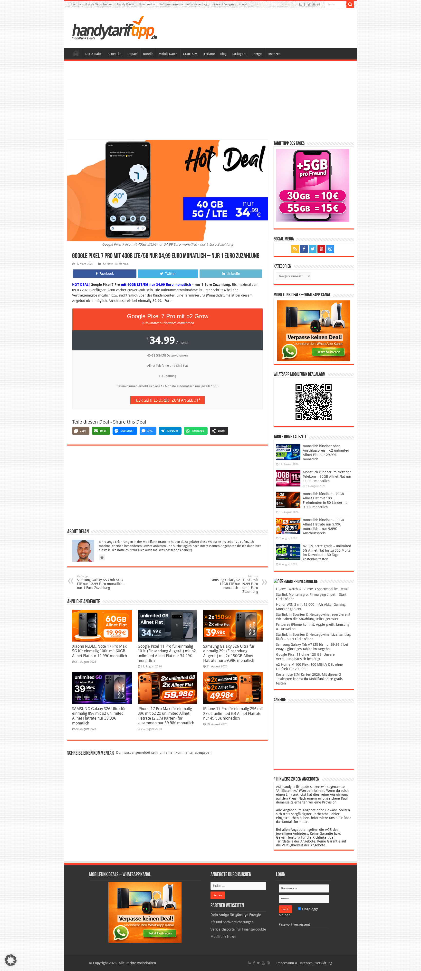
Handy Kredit (125, 4)
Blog (223, 54)
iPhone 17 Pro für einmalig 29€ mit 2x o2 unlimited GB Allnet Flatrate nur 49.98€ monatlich (233, 713)
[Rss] (300, 5)
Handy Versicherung (99, 4)
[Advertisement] (210, 101)
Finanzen (274, 54)
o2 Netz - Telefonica (115, 264)
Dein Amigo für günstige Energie (235, 915)
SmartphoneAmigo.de (301, 581)
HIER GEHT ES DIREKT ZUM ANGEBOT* (167, 400)
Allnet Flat (114, 54)
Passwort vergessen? (294, 924)
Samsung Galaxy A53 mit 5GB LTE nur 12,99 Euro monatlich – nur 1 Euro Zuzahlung (101, 582)
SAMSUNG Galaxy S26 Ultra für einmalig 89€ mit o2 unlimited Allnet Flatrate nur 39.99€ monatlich (99, 715)
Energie (257, 54)
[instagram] (319, 5)
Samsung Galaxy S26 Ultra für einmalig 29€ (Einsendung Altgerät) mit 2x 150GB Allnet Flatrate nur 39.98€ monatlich (228, 653)
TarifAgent (239, 54)
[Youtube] (314, 5)
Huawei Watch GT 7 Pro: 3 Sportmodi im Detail (312, 589)
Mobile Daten (168, 54)
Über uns (75, 4)
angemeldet (141, 752)
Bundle (148, 54)
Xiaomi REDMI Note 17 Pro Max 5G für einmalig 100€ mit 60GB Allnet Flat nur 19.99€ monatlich (99, 651)
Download (145, 4)
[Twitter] (309, 5)
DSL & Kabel (93, 54)
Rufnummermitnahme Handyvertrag (183, 4)
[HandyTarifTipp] (114, 27)
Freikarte (209, 54)
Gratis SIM (190, 54)
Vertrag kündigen (223, 4)
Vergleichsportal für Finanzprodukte (238, 929)
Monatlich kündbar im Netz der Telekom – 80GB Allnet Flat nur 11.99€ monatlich (327, 476)
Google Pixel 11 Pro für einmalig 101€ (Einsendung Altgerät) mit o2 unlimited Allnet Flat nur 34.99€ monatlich (167, 653)
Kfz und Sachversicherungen (232, 922)
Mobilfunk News (222, 937)
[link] (313, 331)
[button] (350, 4)
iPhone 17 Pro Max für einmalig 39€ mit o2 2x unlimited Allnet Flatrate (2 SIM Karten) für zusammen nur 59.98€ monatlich (166, 715)
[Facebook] (304, 5)
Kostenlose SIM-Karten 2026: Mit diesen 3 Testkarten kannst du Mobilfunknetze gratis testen (309, 679)
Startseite (76, 53)
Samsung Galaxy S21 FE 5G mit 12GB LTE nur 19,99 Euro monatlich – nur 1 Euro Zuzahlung (234, 584)
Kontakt (244, 4)
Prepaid (132, 54)
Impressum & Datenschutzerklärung (304, 963)
